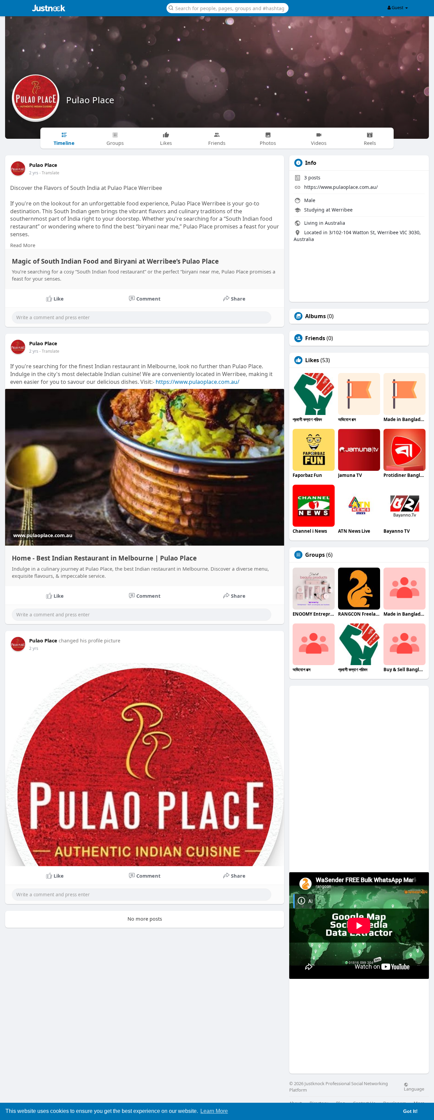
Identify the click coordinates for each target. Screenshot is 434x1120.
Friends (315, 338)
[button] (227, 7)
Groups (315, 554)
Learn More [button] (214, 1111)
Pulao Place (90, 100)
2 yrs (33, 173)
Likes (312, 360)
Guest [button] (398, 7)
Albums (315, 316)
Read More (22, 245)
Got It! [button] (410, 1111)
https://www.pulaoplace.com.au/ (197, 382)
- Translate (49, 173)
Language (414, 1088)
